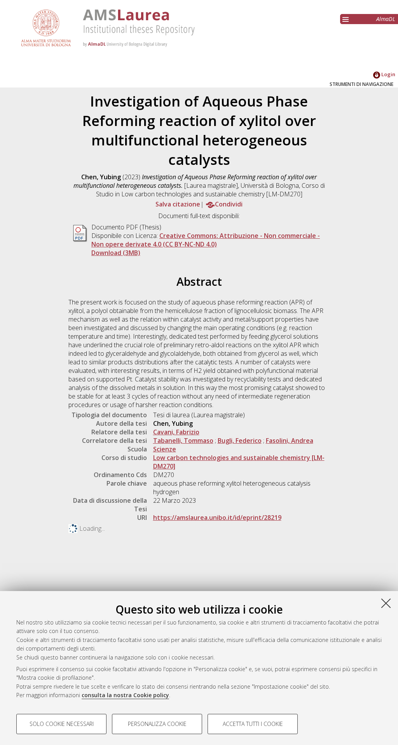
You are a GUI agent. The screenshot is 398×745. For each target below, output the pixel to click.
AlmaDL (385, 19)
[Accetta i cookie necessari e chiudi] (386, 603)
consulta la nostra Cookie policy (125, 695)
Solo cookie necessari (62, 724)
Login (387, 74)
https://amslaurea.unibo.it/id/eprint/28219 (217, 517)
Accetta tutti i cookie (253, 724)
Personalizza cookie (157, 724)
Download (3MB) (115, 252)
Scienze (164, 449)
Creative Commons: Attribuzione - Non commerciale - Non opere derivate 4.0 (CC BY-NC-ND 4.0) (205, 239)
